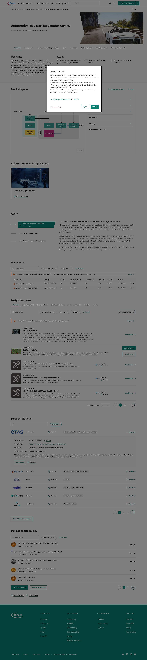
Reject (85, 107)
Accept (95, 107)
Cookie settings (56, 107)
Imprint (76, 99)
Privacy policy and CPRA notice (60, 99)
